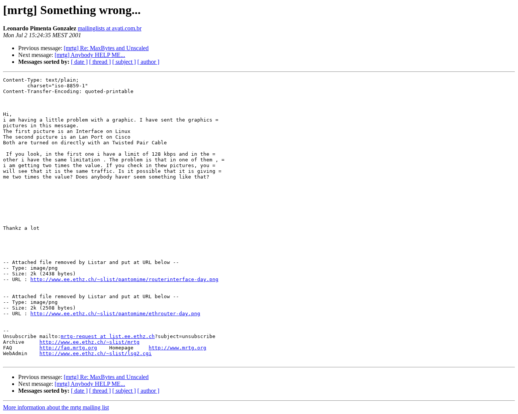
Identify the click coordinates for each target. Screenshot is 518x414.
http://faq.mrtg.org (68, 348)
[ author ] (148, 61)
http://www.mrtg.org (177, 348)
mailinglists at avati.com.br (109, 28)
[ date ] (79, 61)
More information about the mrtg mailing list (56, 407)
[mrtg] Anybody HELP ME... (90, 55)
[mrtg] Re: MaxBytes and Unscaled (106, 48)
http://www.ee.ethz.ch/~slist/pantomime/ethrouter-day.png (115, 313)
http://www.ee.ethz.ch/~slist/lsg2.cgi (95, 353)
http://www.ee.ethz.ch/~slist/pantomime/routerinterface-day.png (124, 279)
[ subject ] (124, 61)
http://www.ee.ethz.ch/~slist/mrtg (89, 342)
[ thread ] (100, 61)
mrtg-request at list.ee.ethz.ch (108, 336)
